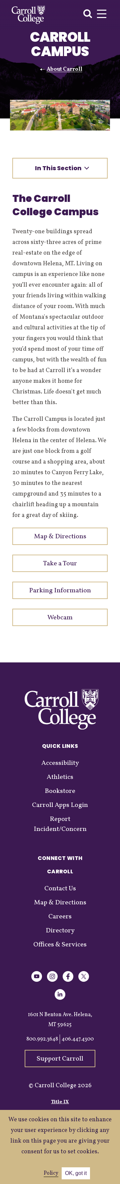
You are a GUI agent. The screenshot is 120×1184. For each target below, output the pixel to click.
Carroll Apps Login (60, 805)
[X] (83, 980)
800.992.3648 (42, 1039)
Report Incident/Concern (60, 824)
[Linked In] (60, 998)
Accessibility (60, 763)
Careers (60, 916)
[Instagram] (52, 980)
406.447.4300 (78, 1039)
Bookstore (60, 791)
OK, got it (76, 1173)
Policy (51, 1173)
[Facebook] (68, 980)
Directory (60, 930)
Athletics (60, 777)
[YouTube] (36, 980)
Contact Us (60, 888)
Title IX (60, 1102)
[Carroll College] (28, 15)
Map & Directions (60, 902)
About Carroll (64, 69)
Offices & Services (60, 944)
